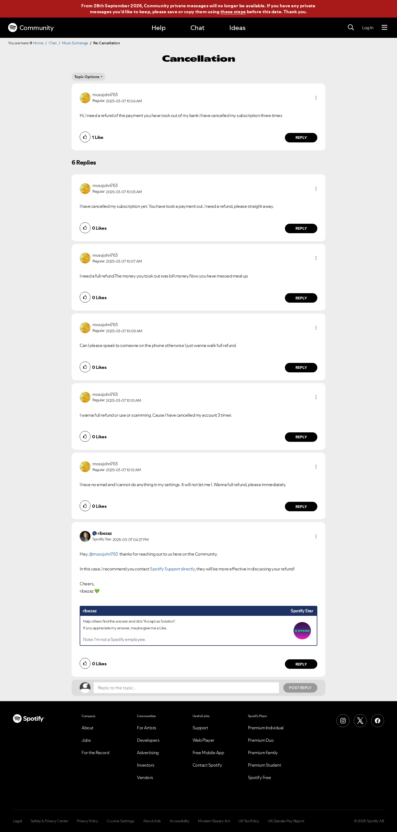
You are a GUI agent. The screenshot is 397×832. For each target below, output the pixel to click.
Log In (367, 28)
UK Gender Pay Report (286, 820)
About (87, 728)
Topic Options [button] (86, 76)
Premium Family (263, 753)
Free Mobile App (208, 753)
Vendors (145, 777)
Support (200, 728)
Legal (17, 820)
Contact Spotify (207, 765)
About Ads (152, 820)
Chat (197, 27)
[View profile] (85, 97)
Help (159, 27)
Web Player (203, 740)
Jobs (86, 740)
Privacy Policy (87, 820)
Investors (145, 765)
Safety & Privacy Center (49, 820)
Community (36, 27)
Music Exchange (75, 43)
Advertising (148, 753)
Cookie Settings (120, 820)
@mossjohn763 (103, 554)
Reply (301, 137)
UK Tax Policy (248, 820)
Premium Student (264, 765)
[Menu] (384, 27)
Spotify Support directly (172, 569)
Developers (148, 740)
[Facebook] (377, 720)
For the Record (95, 753)
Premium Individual (266, 728)
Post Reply (300, 687)
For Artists (146, 728)
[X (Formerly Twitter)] (360, 720)
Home (38, 43)
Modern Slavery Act (214, 820)
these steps (233, 12)
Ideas (237, 27)
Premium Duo (261, 740)
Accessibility (180, 820)
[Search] (350, 27)
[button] (316, 98)
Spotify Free (259, 777)
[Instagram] (343, 720)
